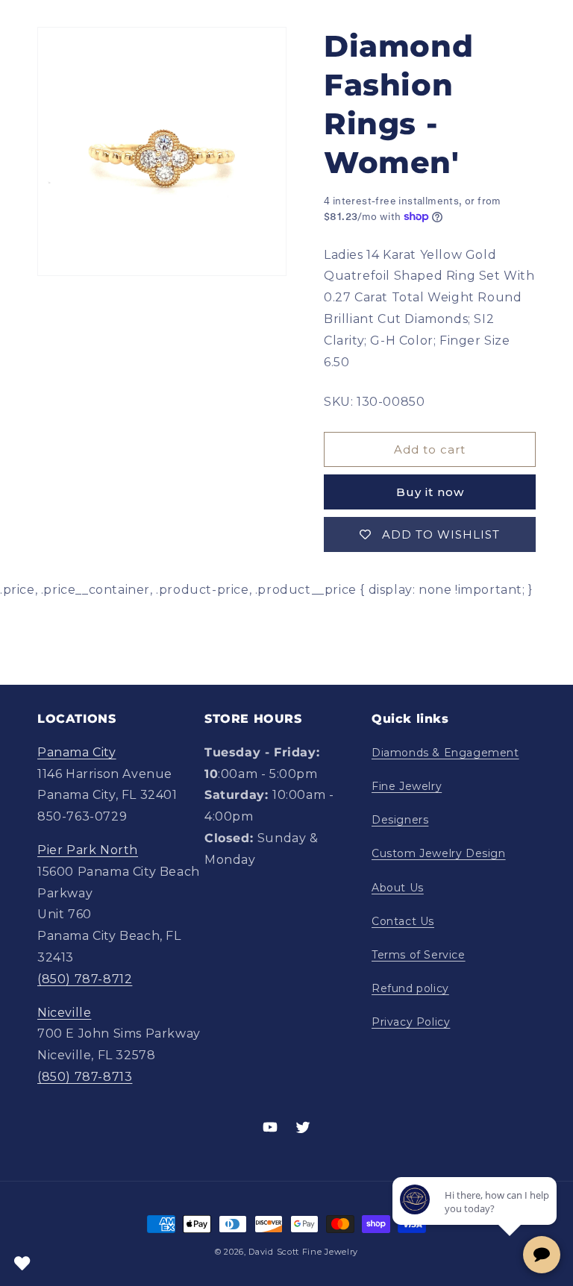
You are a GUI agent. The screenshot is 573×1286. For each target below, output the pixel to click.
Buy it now (430, 492)
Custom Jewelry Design (439, 853)
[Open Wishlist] (22, 1264)
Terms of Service (419, 955)
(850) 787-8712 (84, 979)
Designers (400, 820)
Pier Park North (87, 850)
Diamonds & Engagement (445, 752)
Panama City (76, 752)
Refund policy (410, 988)
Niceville (64, 1013)
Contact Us (403, 921)
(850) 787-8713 (84, 1077)
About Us (398, 887)
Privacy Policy (411, 1022)
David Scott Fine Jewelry (303, 1251)
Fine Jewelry (407, 786)
